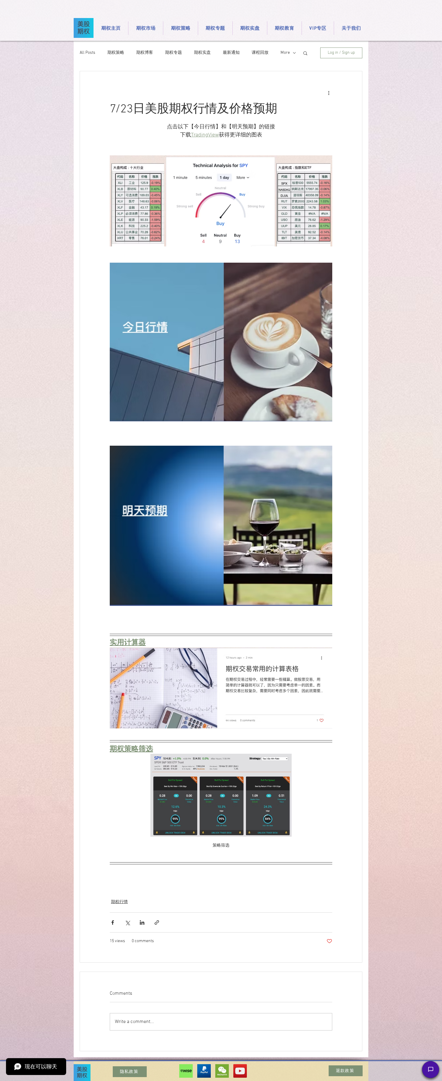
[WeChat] (222, 1071)
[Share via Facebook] (112, 922)
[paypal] (204, 1071)
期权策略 (115, 52)
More (285, 52)
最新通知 (231, 52)
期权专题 (173, 52)
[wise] (186, 1071)
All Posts (87, 52)
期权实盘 (202, 52)
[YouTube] (240, 1071)
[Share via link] (157, 922)
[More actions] (328, 92)
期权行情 (119, 902)
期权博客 (144, 52)
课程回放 (260, 52)
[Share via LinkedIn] (142, 922)
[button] (305, 52)
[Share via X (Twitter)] (127, 922)
